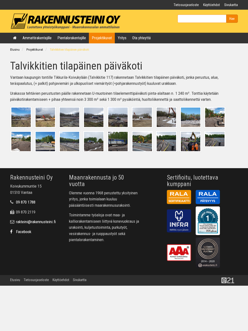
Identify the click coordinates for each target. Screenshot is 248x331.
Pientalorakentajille (71, 38)
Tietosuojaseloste (186, 5)
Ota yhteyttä (141, 38)
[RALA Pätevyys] (210, 197)
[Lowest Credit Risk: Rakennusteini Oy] (210, 221)
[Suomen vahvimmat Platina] (210, 253)
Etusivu (15, 49)
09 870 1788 (25, 202)
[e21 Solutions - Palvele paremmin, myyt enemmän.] (229, 280)
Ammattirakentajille (37, 38)
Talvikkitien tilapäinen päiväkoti (69, 49)
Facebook (23, 231)
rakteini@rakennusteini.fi (35, 221)
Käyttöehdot (211, 5)
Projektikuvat (102, 38)
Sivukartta (231, 5)
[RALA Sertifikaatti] (181, 197)
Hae (232, 19)
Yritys (122, 38)
